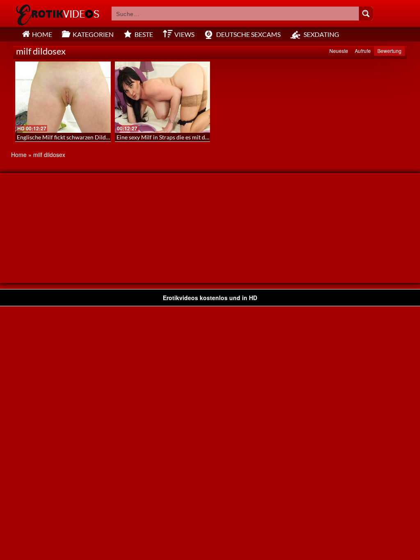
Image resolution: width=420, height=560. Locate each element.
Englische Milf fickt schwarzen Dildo (63, 137)
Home (19, 154)
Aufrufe (363, 50)
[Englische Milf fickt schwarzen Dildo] (63, 97)
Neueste (338, 50)
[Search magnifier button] (366, 13)
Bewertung (389, 50)
